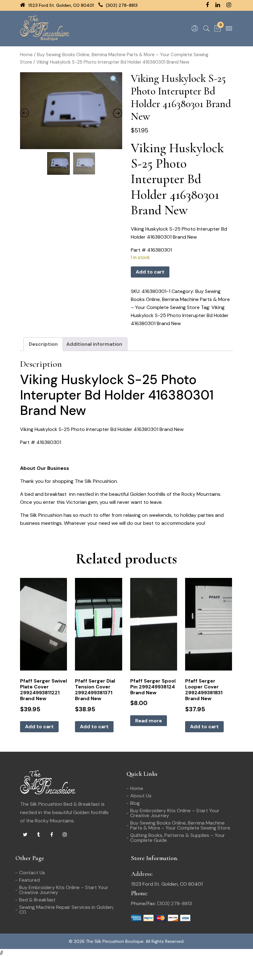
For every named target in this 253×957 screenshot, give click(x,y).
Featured (29, 880)
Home (26, 55)
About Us (140, 795)
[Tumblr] (38, 835)
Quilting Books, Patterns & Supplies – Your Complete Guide (177, 837)
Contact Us (32, 872)
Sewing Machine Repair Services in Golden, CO (66, 909)
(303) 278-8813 (121, 5)
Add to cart (150, 272)
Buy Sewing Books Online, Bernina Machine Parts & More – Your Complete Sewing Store (180, 299)
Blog (135, 803)
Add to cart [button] (39, 726)
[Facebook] (51, 835)
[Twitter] (25, 835)
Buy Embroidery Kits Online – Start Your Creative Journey (174, 813)
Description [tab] (43, 344)
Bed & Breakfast (37, 899)
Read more (148, 720)
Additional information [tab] (94, 344)
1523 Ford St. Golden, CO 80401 (60, 5)
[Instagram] (65, 835)
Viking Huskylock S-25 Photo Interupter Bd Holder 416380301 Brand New (180, 315)
